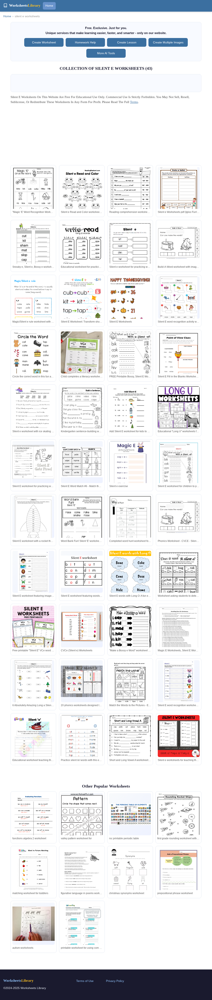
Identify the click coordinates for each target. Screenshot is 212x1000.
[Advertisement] (106, 136)
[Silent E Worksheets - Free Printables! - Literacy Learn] (82, 197)
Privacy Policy (115, 981)
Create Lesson (126, 42)
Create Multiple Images (168, 42)
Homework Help (85, 42)
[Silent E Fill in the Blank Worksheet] (33, 520)
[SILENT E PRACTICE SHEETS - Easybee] (178, 681)
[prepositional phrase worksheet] (178, 875)
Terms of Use (85, 981)
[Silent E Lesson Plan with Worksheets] (82, 413)
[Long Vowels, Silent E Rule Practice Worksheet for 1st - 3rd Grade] (179, 736)
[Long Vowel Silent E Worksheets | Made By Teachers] (82, 524)
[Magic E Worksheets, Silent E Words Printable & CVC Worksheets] (179, 633)
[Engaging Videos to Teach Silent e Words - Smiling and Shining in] (33, 744)
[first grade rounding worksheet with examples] (178, 819)
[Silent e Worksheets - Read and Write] (179, 468)
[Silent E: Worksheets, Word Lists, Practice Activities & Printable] (179, 407)
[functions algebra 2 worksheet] (33, 819)
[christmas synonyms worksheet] (130, 876)
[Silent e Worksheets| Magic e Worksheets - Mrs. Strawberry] (130, 742)
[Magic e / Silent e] (179, 243)
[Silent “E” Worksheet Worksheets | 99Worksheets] (33, 413)
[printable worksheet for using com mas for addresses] (82, 930)
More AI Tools (106, 53)
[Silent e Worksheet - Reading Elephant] (33, 195)
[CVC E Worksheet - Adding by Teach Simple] (82, 742)
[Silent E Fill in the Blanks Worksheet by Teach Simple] (179, 358)
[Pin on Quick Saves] (82, 359)
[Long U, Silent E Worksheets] (130, 416)
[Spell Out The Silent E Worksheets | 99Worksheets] (130, 250)
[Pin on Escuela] (82, 249)
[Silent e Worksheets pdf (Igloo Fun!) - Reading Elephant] (178, 191)
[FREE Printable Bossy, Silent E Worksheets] (130, 357)
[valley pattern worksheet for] (81, 823)
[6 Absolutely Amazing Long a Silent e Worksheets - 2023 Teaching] (33, 684)
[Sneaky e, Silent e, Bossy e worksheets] (33, 249)
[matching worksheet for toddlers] (33, 869)
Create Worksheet (44, 42)
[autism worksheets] (33, 924)
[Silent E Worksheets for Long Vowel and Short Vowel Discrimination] (178, 300)
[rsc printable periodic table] (130, 814)
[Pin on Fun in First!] (82, 681)
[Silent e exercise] (130, 468)
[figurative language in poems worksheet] (82, 875)
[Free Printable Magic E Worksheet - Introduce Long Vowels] (82, 462)
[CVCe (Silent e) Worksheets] (82, 626)
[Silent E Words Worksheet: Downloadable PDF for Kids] (33, 306)
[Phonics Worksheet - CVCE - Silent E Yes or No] (179, 518)
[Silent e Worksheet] (82, 572)
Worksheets (18, 981)
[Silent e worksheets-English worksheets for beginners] (82, 306)
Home (49, 5)
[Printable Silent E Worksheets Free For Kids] (130, 687)
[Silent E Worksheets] (130, 194)
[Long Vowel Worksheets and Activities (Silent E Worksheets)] (33, 462)
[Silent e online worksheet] (33, 637)
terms (134, 102)
